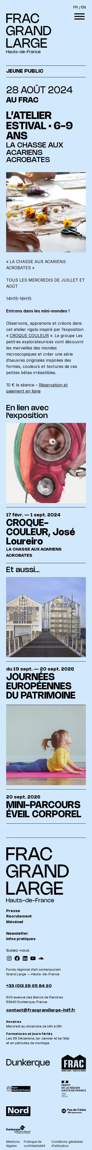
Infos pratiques (21, 939)
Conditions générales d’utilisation (67, 1144)
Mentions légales (13, 1144)
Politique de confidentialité (34, 1144)
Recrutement (19, 916)
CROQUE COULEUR (29, 335)
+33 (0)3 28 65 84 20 (29, 986)
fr (75, 7)
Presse (13, 911)
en (83, 7)
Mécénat (14, 922)
